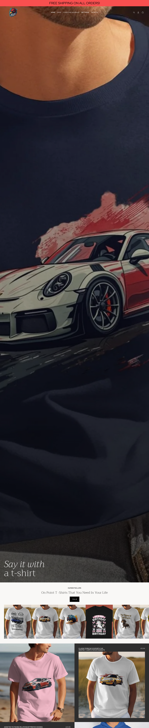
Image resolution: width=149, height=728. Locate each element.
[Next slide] (143, 621)
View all (74, 599)
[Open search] (134, 12)
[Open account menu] (138, 12)
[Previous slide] (82, 685)
